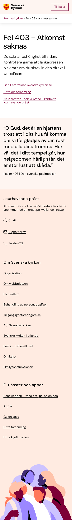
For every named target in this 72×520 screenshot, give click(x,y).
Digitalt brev (17, 232)
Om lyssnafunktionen (18, 367)
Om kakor (10, 356)
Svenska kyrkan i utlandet (21, 335)
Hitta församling (14, 427)
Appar (7, 406)
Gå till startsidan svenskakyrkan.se (27, 85)
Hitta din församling (17, 92)
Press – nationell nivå (18, 346)
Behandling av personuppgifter (25, 304)
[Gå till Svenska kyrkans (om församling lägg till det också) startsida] (13, 6)
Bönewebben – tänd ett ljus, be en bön (30, 396)
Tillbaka (59, 6)
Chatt (12, 220)
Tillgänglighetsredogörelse (22, 315)
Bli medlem (11, 294)
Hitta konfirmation (16, 437)
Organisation (12, 273)
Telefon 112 (15, 243)
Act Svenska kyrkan (17, 325)
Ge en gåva (11, 416)
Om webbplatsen (15, 283)
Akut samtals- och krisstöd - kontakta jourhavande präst (29, 100)
